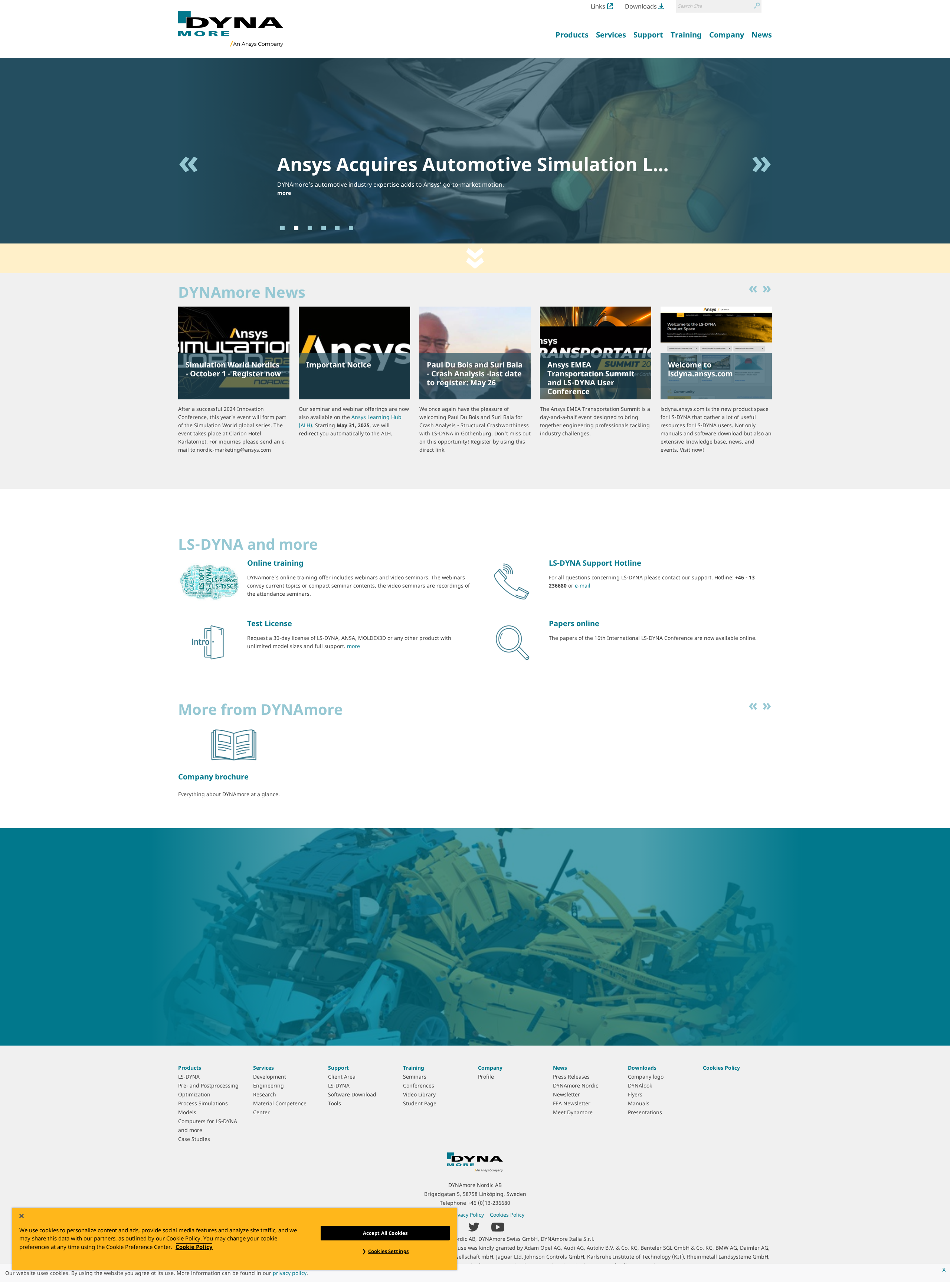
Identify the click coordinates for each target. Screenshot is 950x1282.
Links (598, 6)
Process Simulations (203, 1103)
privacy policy (290, 1272)
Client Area (342, 1076)
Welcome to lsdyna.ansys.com (700, 369)
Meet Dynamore (573, 1112)
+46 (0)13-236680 (489, 1202)
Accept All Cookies (385, 1233)
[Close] (21, 1216)
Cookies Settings (388, 1251)
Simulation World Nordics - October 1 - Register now (233, 369)
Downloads (641, 6)
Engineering (268, 1085)
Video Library (419, 1094)
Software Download (352, 1094)
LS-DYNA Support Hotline (595, 563)
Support (338, 1067)
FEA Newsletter (571, 1103)
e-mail (582, 585)
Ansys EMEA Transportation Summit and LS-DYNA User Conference (591, 378)
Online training (275, 563)
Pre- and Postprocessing (208, 1085)
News (560, 1067)
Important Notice (338, 365)
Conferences (418, 1085)
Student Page (419, 1103)
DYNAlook (640, 1085)
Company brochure (213, 777)
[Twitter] (473, 1226)
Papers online (574, 623)
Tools (334, 1103)
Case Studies (194, 1138)
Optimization (194, 1094)
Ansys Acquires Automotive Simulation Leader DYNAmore (545, 164)
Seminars (414, 1076)
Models (187, 1112)
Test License (269, 623)
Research (264, 1094)
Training (413, 1067)
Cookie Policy (194, 1246)
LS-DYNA (189, 1076)
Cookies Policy (721, 1067)
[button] (188, 194)
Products (189, 1067)
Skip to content (475, 258)
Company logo (646, 1076)
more (284, 192)
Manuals (638, 1103)
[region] (234, 1239)
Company (490, 1067)
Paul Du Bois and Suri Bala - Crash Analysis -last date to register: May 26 (474, 373)
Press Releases (571, 1076)
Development (269, 1076)
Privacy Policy (467, 1214)
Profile (486, 1076)
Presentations (645, 1112)
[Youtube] (497, 1226)
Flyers (635, 1094)
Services (263, 1067)
